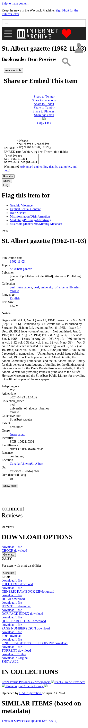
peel (36, 287)
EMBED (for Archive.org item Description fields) (36, 151)
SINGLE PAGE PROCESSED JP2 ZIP (35, 643)
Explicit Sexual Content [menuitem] (25, 209)
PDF (11, 635)
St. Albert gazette (21, 269)
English (15, 298)
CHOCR (14, 550)
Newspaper (17, 434)
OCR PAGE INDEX (22, 613)
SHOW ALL (10, 661)
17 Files (14, 654)
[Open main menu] (8, 33)
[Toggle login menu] (78, 48)
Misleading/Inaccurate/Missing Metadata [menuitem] (36, 224)
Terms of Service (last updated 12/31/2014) (29, 720)
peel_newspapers (21, 287)
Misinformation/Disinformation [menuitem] (30, 216)
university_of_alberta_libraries (60, 287)
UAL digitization (30, 693)
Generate (8, 554)
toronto (14, 291)
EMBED (9, 148)
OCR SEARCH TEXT (24, 621)
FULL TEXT (17, 584)
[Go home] (38, 34)
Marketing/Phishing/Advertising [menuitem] (30, 220)
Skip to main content (15, 3)
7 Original (15, 658)
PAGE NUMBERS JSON (26, 628)
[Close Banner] (6, 23)
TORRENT (16, 650)
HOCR (13, 599)
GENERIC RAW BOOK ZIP (28, 591)
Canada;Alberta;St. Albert (26, 463)
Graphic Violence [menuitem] (21, 205)
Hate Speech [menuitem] (18, 212)
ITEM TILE (16, 606)
